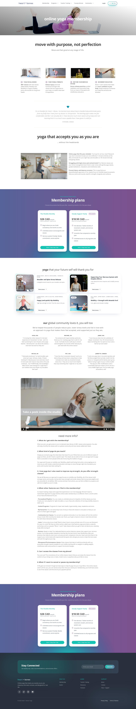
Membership (45, 3)
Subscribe (110, 667)
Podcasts (82, 688)
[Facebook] (19, 692)
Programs (54, 3)
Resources (83, 685)
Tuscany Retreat (78, 3)
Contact (103, 685)
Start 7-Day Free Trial (52, 247)
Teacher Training (65, 3)
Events (61, 685)
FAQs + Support (105, 688)
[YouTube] (32, 692)
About (102, 682)
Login (103, 3)
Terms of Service (114, 700)
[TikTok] (24, 692)
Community (88, 3)
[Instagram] (28, 692)
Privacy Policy (104, 700)
